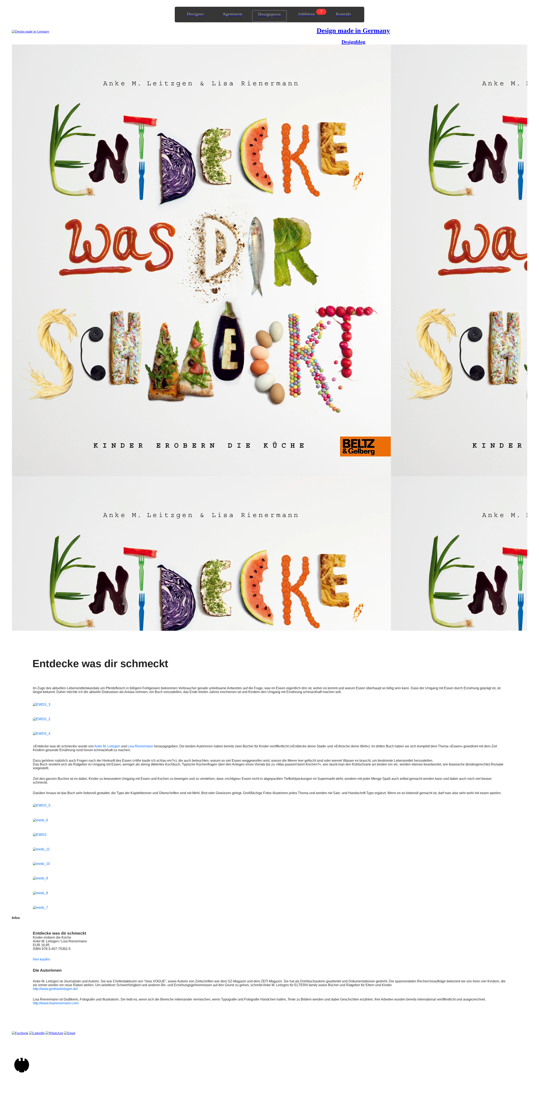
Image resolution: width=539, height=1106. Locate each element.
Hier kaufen (41, 959)
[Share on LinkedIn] (37, 1033)
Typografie (229, 999)
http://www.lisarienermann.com (56, 1003)
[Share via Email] (69, 1033)
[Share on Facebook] (20, 1033)
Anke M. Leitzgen (107, 746)
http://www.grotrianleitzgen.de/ (55, 989)
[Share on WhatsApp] (54, 1033)
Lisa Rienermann (140, 746)
